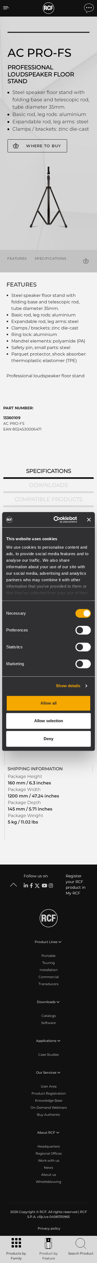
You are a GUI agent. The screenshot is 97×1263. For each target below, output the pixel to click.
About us (48, 1175)
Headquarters (48, 1146)
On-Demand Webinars (48, 1107)
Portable (48, 956)
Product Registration (49, 1093)
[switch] (83, 630)
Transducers (48, 984)
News (48, 1167)
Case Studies (48, 1054)
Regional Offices (49, 1153)
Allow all (48, 703)
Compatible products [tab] (48, 499)
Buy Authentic (48, 1115)
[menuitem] (48, 1228)
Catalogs (48, 1016)
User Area (49, 1086)
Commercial (49, 977)
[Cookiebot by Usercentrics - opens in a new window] (57, 519)
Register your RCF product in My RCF (75, 885)
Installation (49, 970)
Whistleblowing (48, 1182)
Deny (48, 738)
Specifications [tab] (48, 471)
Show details (68, 685)
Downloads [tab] (48, 485)
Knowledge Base (48, 1100)
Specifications (50, 258)
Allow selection (48, 720)
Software (48, 1023)
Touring (48, 963)
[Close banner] (89, 519)
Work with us (48, 1160)
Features (17, 258)
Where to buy (43, 145)
